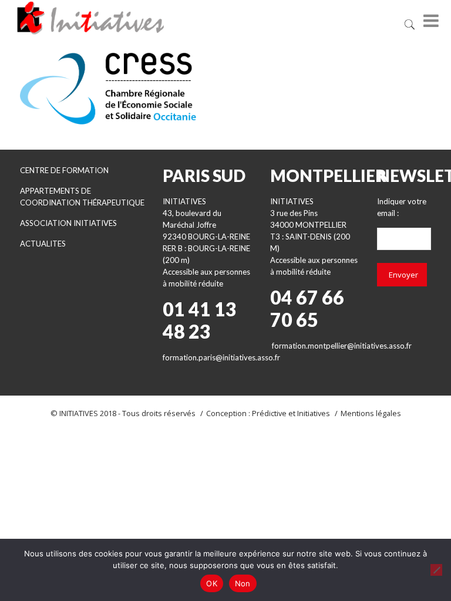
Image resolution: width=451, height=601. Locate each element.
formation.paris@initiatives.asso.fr (221, 357)
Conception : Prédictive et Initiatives (268, 413)
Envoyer (403, 274)
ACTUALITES (43, 243)
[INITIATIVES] (158, 17)
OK (211, 583)
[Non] (436, 570)
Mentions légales (371, 413)
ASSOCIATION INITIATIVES (68, 223)
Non (243, 583)
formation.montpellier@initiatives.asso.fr (342, 345)
